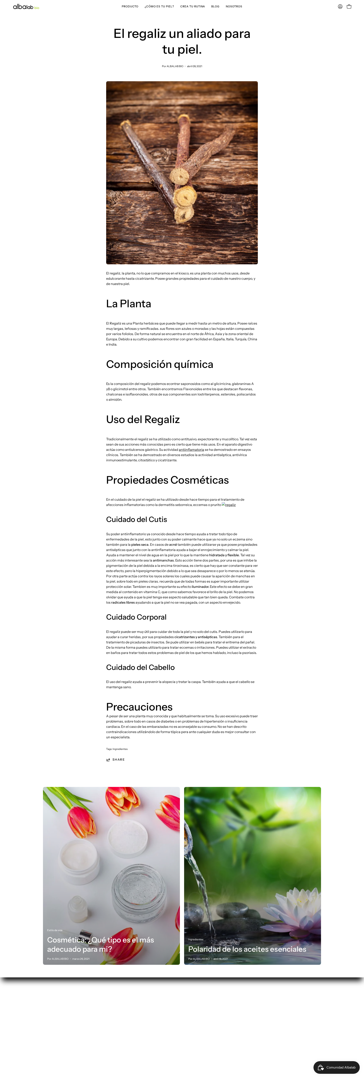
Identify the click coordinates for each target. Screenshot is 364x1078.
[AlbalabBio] (26, 6)
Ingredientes (120, 749)
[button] (130, 6)
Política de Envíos (200, 1004)
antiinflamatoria (191, 449)
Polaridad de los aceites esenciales (247, 949)
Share (118, 759)
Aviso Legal (195, 1018)
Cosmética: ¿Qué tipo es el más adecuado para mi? (100, 944)
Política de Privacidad (203, 997)
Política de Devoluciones (205, 1011)
